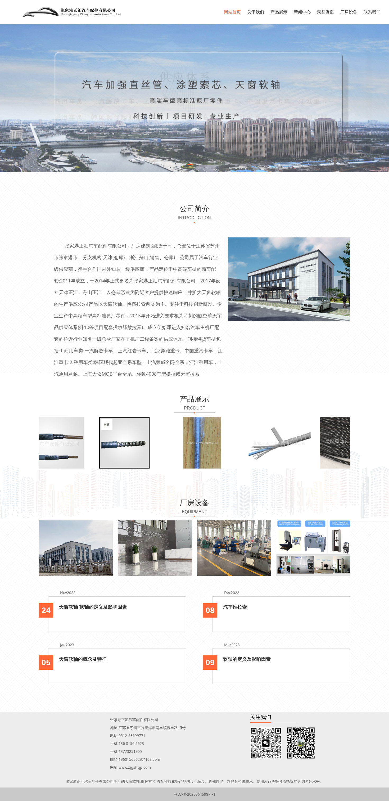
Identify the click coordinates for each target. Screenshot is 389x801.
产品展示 (278, 12)
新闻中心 (302, 12)
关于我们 (255, 12)
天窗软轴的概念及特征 (83, 659)
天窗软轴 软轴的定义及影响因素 (93, 607)
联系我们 (372, 12)
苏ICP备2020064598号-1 (194, 794)
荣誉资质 (325, 12)
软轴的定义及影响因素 (247, 659)
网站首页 (232, 12)
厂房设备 (348, 12)
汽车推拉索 (235, 607)
